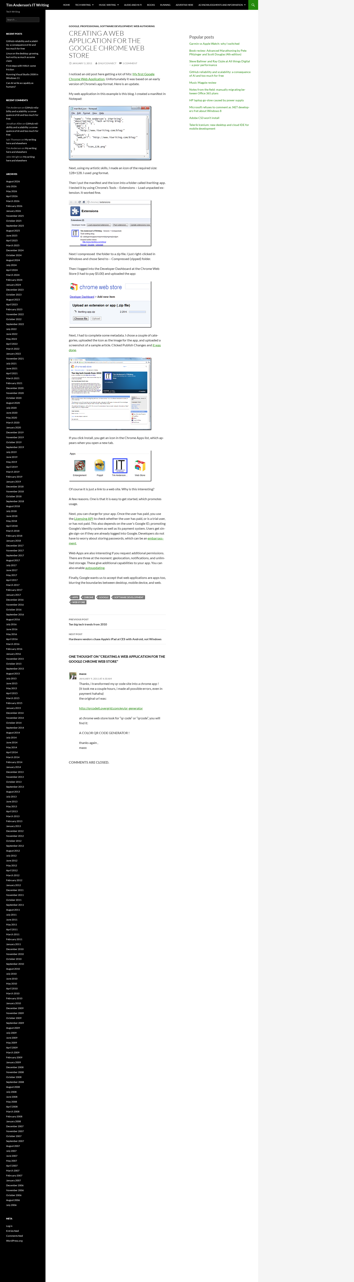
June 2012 (11, 860)
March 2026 (12, 201)
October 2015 (14, 663)
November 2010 (15, 954)
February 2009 (14, 1057)
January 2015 (13, 707)
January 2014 (13, 767)
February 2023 (14, 309)
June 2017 (11, 570)
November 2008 (15, 1072)
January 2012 (13, 885)
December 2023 (15, 289)
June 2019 (11, 457)
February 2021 (14, 383)
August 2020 (13, 402)
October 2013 (14, 781)
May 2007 (11, 1160)
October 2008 (14, 1077)
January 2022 (13, 353)
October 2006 (14, 1195)
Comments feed (14, 1235)
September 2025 (15, 225)
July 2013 (11, 796)
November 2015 (15, 658)
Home (66, 4)
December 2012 (15, 831)
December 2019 (15, 432)
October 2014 (14, 722)
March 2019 (12, 471)
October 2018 (14, 496)
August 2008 (13, 1086)
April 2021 (12, 373)
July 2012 (11, 855)
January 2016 (13, 653)
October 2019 (14, 442)
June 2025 (11, 235)
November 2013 (15, 776)
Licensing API (83, 518)
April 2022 (12, 343)
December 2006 (15, 1185)
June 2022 (11, 333)
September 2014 (15, 727)
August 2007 (13, 1145)
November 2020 (15, 393)
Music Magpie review (202, 82)
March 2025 (12, 245)
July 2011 (11, 914)
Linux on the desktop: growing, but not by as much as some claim (22, 57)
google (74, 26)
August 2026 (13, 181)
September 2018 (15, 501)
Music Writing (107, 4)
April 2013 (12, 811)
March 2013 (12, 816)
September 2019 (15, 447)
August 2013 (13, 791)
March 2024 (12, 274)
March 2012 (12, 875)
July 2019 (11, 452)
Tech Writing (83, 4)
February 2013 (14, 821)
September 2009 (15, 1022)
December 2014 (15, 712)
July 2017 (11, 565)
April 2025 (12, 240)
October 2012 (14, 840)
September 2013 (15, 786)
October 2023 (14, 294)
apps (75, 597)
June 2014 (11, 742)
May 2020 (11, 417)
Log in (9, 1225)
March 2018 (12, 530)
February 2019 (14, 476)
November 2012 (15, 835)
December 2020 (15, 388)
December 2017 (15, 545)
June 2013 (11, 801)
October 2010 (14, 958)
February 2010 (14, 998)
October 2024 (14, 255)
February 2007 (14, 1175)
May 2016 (11, 634)
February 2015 (14, 703)
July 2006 (11, 1205)
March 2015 (12, 698)
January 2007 (13, 1180)
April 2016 (12, 639)
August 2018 (13, 506)
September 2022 (15, 324)
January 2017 (13, 594)
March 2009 (12, 1052)
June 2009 (11, 1037)
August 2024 (13, 260)
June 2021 (11, 368)
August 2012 (13, 850)
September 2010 (15, 963)
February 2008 (14, 1116)
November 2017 (15, 550)
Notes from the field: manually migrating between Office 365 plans (217, 91)
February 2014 (14, 762)
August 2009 (13, 1027)
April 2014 (12, 752)
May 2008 (11, 1101)
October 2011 (14, 899)
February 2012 (14, 880)
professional (89, 26)
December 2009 (15, 1008)
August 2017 (13, 560)
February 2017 (14, 589)
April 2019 (12, 466)
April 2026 (12, 196)
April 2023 (12, 304)
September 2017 (15, 555)
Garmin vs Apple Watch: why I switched (214, 43)
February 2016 (14, 648)
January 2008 (13, 1121)
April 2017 (12, 580)
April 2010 (12, 988)
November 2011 (15, 894)
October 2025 (14, 220)
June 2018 (11, 516)
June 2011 (11, 919)
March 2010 (12, 993)
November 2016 (15, 604)
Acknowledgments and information (221, 4)
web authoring (144, 26)
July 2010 (11, 973)
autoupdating (94, 568)
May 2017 (11, 575)
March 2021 (12, 378)
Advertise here (184, 4)
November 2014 (15, 717)
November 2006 (15, 1190)
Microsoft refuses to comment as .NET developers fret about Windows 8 (219, 109)
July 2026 (11, 186)
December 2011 (15, 890)
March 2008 (12, 1111)
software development (116, 26)
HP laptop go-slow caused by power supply (216, 100)
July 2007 (11, 1150)
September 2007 (15, 1141)
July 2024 (11, 265)
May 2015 (11, 688)
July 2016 (11, 624)
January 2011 (13, 944)
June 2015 (11, 683)
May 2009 (11, 1042)
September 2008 (15, 1082)
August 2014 (13, 732)
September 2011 (15, 904)
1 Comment (130, 63)
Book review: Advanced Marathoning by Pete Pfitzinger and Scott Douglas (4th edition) (217, 52)
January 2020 (13, 427)
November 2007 (15, 1131)
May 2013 (11, 806)
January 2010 (13, 1003)
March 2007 (12, 1170)
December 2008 (15, 1067)
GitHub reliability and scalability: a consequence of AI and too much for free (220, 73)
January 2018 (13, 540)
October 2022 (14, 319)
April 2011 (12, 929)
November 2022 (15, 314)
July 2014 (11, 737)
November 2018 (15, 491)
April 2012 (12, 870)
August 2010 (13, 968)
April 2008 (12, 1106)
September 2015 (15, 668)
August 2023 (13, 299)
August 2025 (13, 230)
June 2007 (11, 1155)
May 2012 (11, 865)
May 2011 (11, 924)
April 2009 (12, 1047)
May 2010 (11, 983)
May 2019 (11, 461)
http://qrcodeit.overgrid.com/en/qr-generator (111, 708)
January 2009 (13, 1062)
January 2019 (13, 481)
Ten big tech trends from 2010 (88, 622)
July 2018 (11, 511)
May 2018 (11, 520)
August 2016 (13, 619)
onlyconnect (107, 63)
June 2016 (11, 629)
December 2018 (15, 486)
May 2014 (11, 747)
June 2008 (11, 1096)
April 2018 (12, 525)
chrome (88, 597)
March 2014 (12, 757)
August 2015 (13, 673)
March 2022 (12, 348)
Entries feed (12, 1230)
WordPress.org (14, 1240)
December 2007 (15, 1126)
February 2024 (14, 279)
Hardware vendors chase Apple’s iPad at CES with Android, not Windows (115, 637)
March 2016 (12, 644)
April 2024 (12, 269)
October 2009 (14, 1018)
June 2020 (11, 412)
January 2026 (13, 210)
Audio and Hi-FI (133, 4)
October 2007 (14, 1136)
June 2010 (11, 978)
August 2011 (13, 909)
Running (165, 4)
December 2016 (15, 599)
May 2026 (11, 191)
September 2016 (15, 614)
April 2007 (12, 1165)
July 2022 (11, 329)
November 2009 (15, 1013)
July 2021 (11, 363)
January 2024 (13, 284)
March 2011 (12, 934)
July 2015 (11, 678)
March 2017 (12, 584)
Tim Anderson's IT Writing (27, 5)
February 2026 (14, 206)
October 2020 (14, 397)
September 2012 (15, 845)
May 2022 (11, 338)
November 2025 (15, 215)
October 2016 (14, 609)
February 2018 (14, 535)
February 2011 (14, 939)
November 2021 (15, 358)
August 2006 (13, 1200)
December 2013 (15, 771)
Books (151, 4)
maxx (82, 673)
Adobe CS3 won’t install (204, 118)
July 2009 (11, 1032)
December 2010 (15, 949)
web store (78, 602)
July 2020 (11, 407)
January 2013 (13, 826)
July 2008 (11, 1091)
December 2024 (15, 250)
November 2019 (15, 437)
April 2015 (12, 693)
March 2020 (12, 422)
